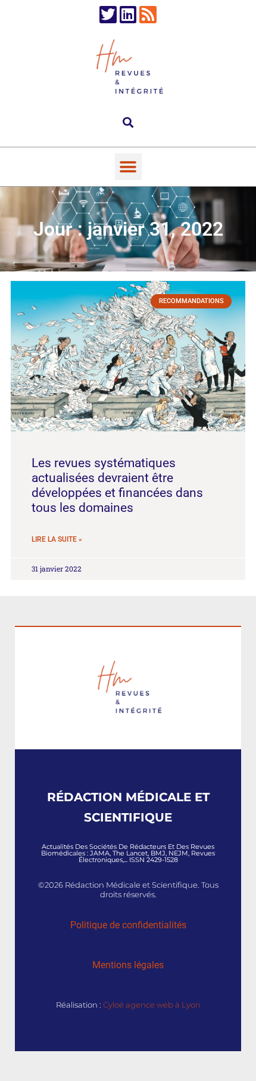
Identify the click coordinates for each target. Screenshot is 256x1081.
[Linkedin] (128, 14)
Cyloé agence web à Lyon (152, 1004)
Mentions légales (128, 965)
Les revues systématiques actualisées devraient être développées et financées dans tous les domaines (117, 485)
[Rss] (148, 14)
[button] (128, 122)
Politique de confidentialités (128, 925)
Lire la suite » (57, 539)
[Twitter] (108, 14)
